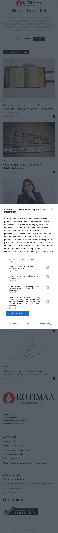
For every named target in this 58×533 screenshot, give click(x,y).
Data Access (29, 323)
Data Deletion (13, 323)
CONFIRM (17, 313)
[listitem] (29, 260)
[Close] (52, 209)
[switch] (47, 267)
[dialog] (29, 266)
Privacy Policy (45, 323)
